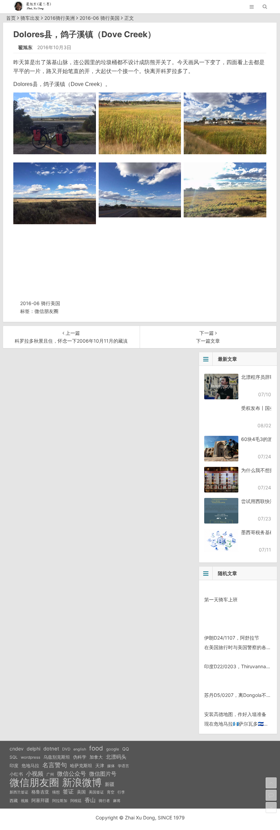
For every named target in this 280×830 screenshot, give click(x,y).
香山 (90, 800)
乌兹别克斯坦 (56, 757)
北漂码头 (116, 757)
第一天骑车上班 (221, 599)
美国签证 (96, 792)
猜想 (56, 792)
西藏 (14, 800)
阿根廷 (76, 800)
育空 (110, 792)
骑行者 (104, 801)
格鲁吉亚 (40, 792)
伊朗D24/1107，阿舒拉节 (231, 638)
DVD (66, 749)
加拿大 (96, 757)
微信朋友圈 (46, 311)
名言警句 (54, 765)
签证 (68, 791)
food (96, 748)
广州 (50, 774)
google (112, 749)
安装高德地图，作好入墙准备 (235, 714)
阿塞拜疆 (40, 800)
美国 (81, 792)
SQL (14, 757)
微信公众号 (71, 773)
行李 (121, 792)
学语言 (123, 765)
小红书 (16, 774)
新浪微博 (82, 782)
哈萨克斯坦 (81, 765)
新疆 (109, 784)
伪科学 (79, 757)
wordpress (30, 757)
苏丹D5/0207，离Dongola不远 (237, 695)
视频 (24, 800)
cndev (17, 749)
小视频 (34, 773)
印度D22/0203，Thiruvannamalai (241, 666)
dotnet (51, 749)
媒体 (111, 766)
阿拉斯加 (59, 800)
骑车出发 (30, 18)
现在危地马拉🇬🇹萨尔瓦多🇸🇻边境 (238, 724)
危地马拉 (30, 765)
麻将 (117, 801)
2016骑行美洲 (59, 18)
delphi (33, 749)
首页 (11, 18)
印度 (14, 765)
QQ (125, 749)
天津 (99, 765)
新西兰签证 (19, 792)
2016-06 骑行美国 (100, 18)
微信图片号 (102, 774)
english (79, 749)
